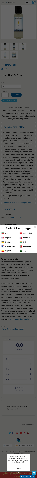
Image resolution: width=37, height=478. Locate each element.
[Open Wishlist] (34, 473)
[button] (21, 476)
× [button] (29, 453)
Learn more (19, 468)
